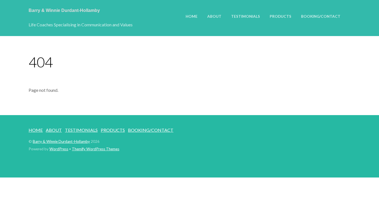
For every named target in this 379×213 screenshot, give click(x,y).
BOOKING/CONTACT (320, 16)
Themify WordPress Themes (95, 149)
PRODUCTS (280, 16)
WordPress (58, 149)
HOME (192, 16)
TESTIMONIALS (245, 16)
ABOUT (214, 16)
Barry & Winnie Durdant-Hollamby (61, 141)
